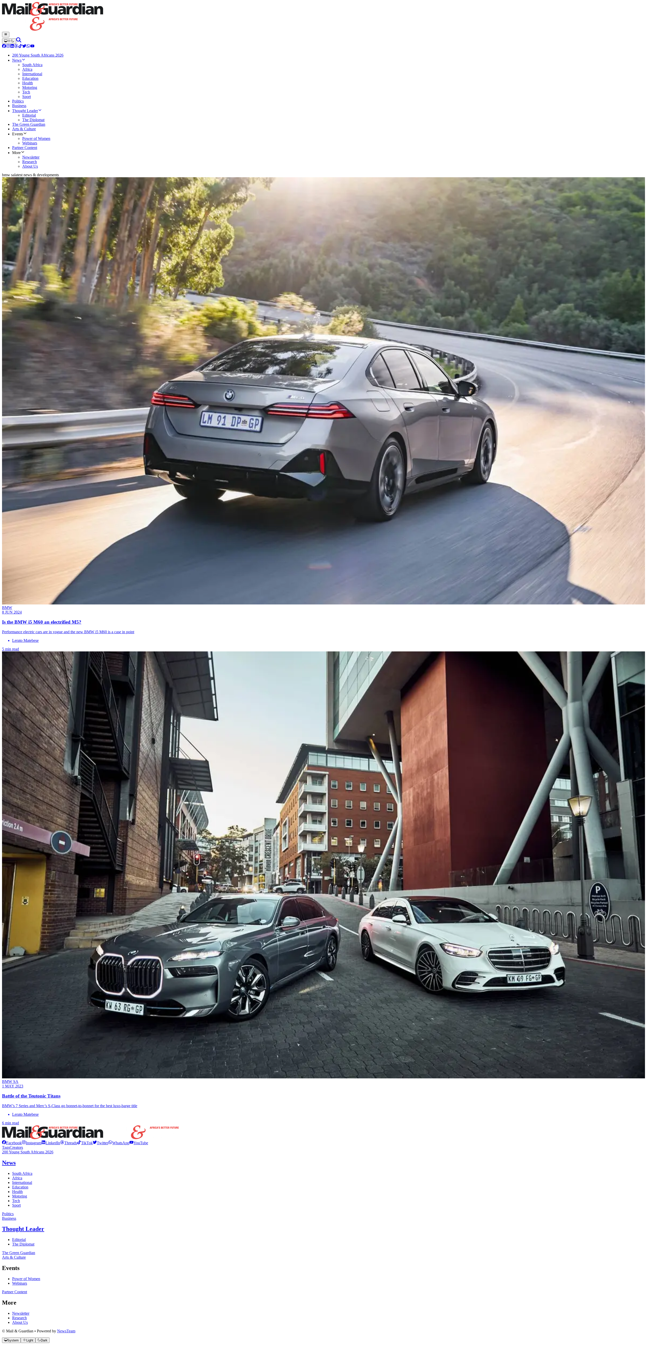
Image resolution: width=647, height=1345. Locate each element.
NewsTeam (66, 1331)
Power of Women (26, 1279)
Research (19, 1318)
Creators (16, 1147)
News (9, 1162)
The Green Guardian (18, 1253)
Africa (17, 1178)
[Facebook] (4, 46)
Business (9, 1218)
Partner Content (14, 1292)
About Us (20, 1322)
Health (17, 1191)
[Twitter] (24, 46)
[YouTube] (32, 46)
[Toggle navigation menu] (5, 34)
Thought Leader (23, 1229)
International (22, 1182)
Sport (16, 1205)
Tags (6, 1147)
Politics (8, 1214)
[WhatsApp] (28, 46)
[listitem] (12, 1143)
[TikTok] (20, 46)
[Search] (18, 41)
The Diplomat (23, 1244)
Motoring (19, 1196)
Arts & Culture (14, 1257)
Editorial (19, 1239)
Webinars (19, 1283)
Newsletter (20, 1313)
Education (20, 1187)
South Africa (22, 1173)
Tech (16, 1201)
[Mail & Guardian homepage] (323, 17)
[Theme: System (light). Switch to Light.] (9, 41)
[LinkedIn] (12, 46)
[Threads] (16, 46)
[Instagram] (8, 46)
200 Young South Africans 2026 (27, 1152)
